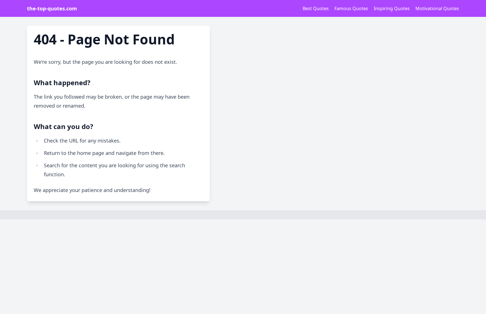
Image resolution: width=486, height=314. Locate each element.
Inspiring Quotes (392, 8)
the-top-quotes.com (52, 8)
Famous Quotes (351, 8)
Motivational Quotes (437, 8)
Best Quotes (316, 8)
